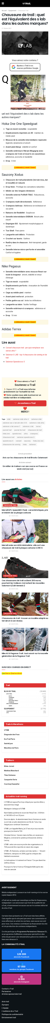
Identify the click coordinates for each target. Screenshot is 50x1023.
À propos (5, 1005)
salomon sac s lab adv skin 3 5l (15, 423)
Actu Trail (9, 693)
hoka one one (38, 441)
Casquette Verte (10, 779)
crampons (34, 434)
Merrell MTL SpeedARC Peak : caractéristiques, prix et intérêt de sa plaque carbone (25, 511)
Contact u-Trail (8, 989)
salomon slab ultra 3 (21, 419)
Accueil (4, 11)
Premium (11, 702)
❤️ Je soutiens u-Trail (25, 403)
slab (8, 419)
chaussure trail (8, 437)
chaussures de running (11, 444)
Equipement (12, 11)
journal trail (7, 430)
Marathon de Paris (11, 748)
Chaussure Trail (23, 11)
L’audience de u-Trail (10, 1011)
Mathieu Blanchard (11, 770)
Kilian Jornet (9, 766)
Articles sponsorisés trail (12, 994)
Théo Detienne (9, 775)
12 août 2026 (14, 624)
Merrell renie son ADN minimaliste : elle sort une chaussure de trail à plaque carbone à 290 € (23, 546)
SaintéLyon (8, 743)
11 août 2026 (14, 659)
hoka (25, 444)
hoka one (6, 434)
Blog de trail (10, 691)
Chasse (11, 699)
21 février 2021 (7, 28)
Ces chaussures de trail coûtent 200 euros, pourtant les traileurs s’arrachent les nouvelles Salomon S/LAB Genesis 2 (23, 583)
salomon (32, 444)
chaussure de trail (35, 430)
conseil (19, 441)
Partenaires (6, 991)
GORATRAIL (11, 697)
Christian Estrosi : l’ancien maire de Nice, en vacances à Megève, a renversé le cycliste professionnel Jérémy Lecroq (23, 838)
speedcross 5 (8, 441)
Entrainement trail (9, 1017)
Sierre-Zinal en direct (13, 673)
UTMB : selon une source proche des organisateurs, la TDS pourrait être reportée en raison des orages (23, 845)
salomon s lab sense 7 (11, 426)
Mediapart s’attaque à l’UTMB (14, 809)
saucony (27, 441)
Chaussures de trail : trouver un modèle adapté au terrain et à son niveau (25, 619)
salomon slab (36, 419)
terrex (38, 426)
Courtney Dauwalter (12, 784)
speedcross (16, 434)
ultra (26, 434)
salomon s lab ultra (37, 423)
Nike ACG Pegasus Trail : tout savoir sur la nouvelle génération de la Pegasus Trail (25, 654)
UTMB (6, 730)
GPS (7, 712)
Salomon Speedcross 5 (15, 361)
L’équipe (5, 1008)
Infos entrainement (12, 703)
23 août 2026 (14, 589)
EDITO (10, 696)
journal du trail (19, 430)
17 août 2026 (14, 516)
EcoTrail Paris (9, 739)
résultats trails (13, 700)
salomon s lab (28, 426)
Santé (10, 705)
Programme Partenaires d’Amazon (30, 931)
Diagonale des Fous (11, 734)
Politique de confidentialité (12, 1014)
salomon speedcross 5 (25, 437)
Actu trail (5, 1001)
